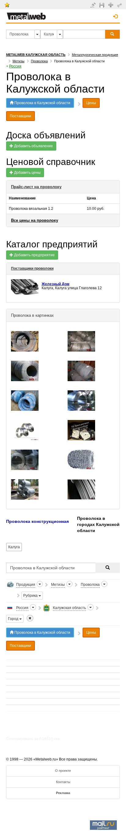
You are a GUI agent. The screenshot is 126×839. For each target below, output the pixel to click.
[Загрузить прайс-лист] (102, 5)
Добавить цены (27, 172)
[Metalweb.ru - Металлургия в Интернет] (26, 14)
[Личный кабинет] (120, 5)
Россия (15, 66)
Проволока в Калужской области (41, 103)
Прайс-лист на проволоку (36, 186)
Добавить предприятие (34, 255)
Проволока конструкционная (38, 521)
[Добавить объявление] (94, 5)
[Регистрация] (111, 4)
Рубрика (31, 595)
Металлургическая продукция (95, 55)
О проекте (63, 770)
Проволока (39, 61)
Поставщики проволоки (32, 268)
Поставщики (20, 116)
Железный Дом (55, 284)
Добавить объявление (33, 146)
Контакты (63, 782)
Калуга (14, 547)
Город (13, 619)
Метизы (18, 61)
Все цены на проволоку (34, 220)
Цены (91, 103)
